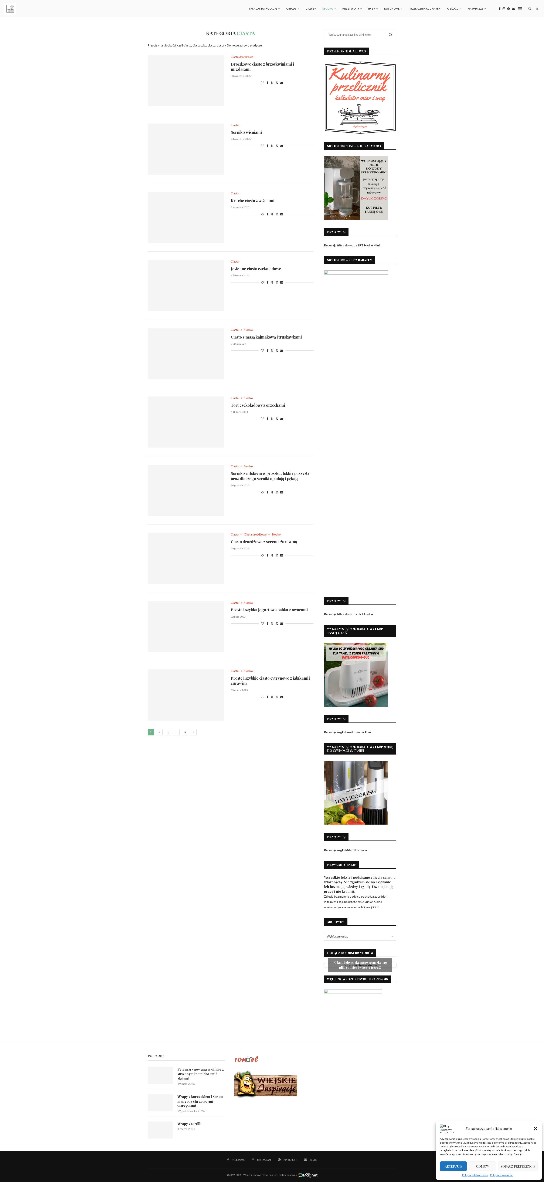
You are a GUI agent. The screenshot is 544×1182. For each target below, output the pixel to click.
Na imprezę (475, 8)
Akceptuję (453, 1166)
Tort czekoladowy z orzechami (258, 405)
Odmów (482, 1166)
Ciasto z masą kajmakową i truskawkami (266, 337)
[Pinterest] (508, 8)
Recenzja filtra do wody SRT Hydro (348, 614)
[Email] (513, 8)
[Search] (530, 8)
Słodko (327, 8)
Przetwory (350, 8)
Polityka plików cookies (475, 1175)
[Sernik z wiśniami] (186, 149)
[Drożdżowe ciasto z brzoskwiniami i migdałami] (186, 80)
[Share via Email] (281, 82)
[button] (535, 1128)
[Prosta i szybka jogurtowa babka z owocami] (186, 626)
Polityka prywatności (501, 1175)
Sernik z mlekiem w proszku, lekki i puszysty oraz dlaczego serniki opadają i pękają (270, 476)
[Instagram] (504, 8)
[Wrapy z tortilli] (160, 1130)
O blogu (453, 8)
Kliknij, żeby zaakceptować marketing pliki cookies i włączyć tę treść (360, 965)
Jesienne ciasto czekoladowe (256, 268)
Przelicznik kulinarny (425, 8)
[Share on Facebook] (267, 82)
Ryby (371, 8)
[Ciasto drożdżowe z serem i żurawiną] (186, 558)
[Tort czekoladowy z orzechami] (186, 421)
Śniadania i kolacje (263, 8)
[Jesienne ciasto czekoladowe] (186, 285)
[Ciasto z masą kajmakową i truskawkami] (186, 353)
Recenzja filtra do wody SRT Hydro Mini (352, 245)
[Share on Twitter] (272, 82)
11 (185, 732)
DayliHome (392, 8)
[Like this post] (262, 82)
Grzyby (311, 8)
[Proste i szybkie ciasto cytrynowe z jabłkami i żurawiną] (186, 694)
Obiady (291, 8)
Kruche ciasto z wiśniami (252, 200)
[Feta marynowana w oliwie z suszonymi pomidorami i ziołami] (160, 1075)
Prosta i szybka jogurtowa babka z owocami (269, 609)
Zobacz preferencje (517, 1166)
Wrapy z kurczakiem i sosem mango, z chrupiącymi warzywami (200, 1101)
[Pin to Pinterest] (277, 82)
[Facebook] (499, 8)
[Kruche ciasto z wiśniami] (186, 217)
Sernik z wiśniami (246, 132)
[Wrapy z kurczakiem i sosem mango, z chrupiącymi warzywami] (160, 1102)
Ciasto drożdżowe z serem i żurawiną (264, 541)
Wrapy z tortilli (189, 1124)
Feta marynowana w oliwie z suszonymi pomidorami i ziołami (200, 1074)
